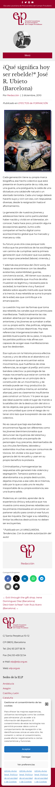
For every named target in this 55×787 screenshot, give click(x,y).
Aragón (7, 688)
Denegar (26, 756)
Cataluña (8, 698)
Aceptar (26, 749)
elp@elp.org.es (19, 661)
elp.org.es (14, 668)
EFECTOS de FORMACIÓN (33, 103)
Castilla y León (11, 693)
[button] (46, 704)
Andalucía (8, 683)
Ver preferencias (26, 764)
